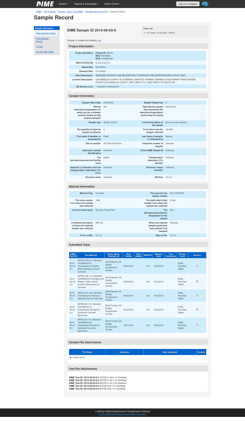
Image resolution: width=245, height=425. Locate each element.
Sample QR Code (45, 51)
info (100, 40)
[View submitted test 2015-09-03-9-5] (197, 325)
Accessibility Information (136, 414)
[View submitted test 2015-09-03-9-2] (197, 281)
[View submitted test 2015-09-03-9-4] (197, 309)
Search (63, 3)
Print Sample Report (42, 40)
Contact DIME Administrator (110, 414)
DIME (39, 11)
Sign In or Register (188, 4)
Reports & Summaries (85, 3)
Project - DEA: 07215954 (70, 11)
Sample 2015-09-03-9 (96, 11)
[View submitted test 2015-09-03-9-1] (197, 266)
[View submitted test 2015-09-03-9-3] (197, 295)
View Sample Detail (46, 33)
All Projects (50, 11)
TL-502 (39, 46)
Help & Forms (111, 3)
